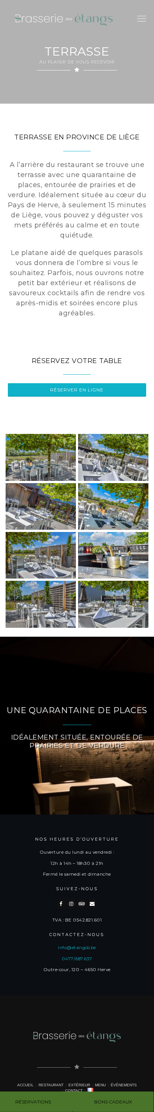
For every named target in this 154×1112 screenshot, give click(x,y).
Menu (100, 1085)
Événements (124, 1085)
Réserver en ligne (77, 390)
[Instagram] (71, 903)
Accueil (25, 1085)
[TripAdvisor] (82, 903)
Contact (74, 1091)
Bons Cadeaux (113, 1102)
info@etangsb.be (77, 947)
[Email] (92, 903)
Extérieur (79, 1085)
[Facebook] (61, 903)
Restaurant (51, 1085)
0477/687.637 (77, 958)
